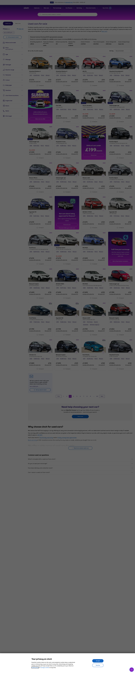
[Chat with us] (131, 669)
